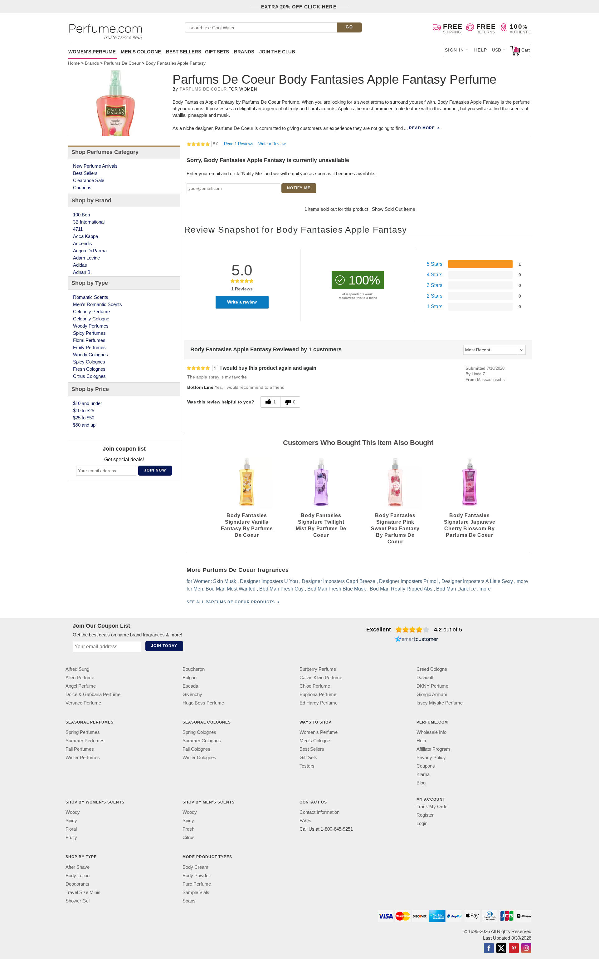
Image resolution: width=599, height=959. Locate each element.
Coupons (82, 187)
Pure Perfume (197, 884)
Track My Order (432, 806)
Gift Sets (217, 51)
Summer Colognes (202, 740)
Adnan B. (82, 272)
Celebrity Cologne (91, 318)
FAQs (305, 820)
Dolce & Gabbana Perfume (93, 694)
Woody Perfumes (91, 326)
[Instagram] (526, 948)
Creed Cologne (431, 669)
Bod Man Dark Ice (456, 588)
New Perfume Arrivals (95, 166)
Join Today (164, 646)
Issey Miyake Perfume (439, 702)
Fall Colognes (196, 749)
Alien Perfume (80, 677)
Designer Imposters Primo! (408, 581)
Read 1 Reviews (239, 143)
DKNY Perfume (432, 686)
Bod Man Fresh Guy (281, 588)
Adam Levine (86, 257)
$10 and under (87, 403)
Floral (71, 829)
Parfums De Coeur (203, 89)
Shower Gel (78, 900)
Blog (421, 782)
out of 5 (448, 629)
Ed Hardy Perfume (319, 702)
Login (421, 823)
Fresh (188, 829)
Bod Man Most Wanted (231, 588)
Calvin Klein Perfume (321, 677)
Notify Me (298, 188)
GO (349, 27)
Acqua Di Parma (90, 250)
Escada (190, 686)
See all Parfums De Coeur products (231, 602)
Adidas (80, 265)
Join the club (277, 51)
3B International (89, 222)
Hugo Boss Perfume (203, 702)
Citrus (189, 837)
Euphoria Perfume (318, 694)
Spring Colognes (199, 732)
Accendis (82, 243)
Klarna (423, 774)
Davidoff (424, 677)
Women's (92, 51)
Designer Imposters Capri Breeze (338, 581)
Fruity (71, 837)
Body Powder (196, 875)
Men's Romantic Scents (97, 304)
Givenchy (192, 694)
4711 (78, 229)
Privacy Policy (431, 757)
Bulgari (190, 677)
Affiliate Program (433, 749)
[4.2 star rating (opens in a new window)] (413, 629)
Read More (422, 128)
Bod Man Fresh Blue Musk (336, 588)
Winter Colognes (199, 757)
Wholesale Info (431, 732)
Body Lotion (78, 875)
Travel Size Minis (83, 892)
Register (425, 815)
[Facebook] (489, 948)
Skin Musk (224, 581)
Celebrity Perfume (91, 311)
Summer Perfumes (85, 740)
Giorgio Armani (431, 694)
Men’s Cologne (315, 740)
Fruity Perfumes (89, 347)
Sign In (454, 49)
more (522, 581)
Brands (244, 51)
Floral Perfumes (89, 340)
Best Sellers (183, 51)
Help (480, 49)
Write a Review (271, 143)
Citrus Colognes (89, 376)
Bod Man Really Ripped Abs (401, 588)
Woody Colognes (90, 354)
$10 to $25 (83, 410)
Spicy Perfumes (89, 333)
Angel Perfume (81, 686)
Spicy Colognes (89, 361)
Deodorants (77, 884)
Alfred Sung (77, 669)
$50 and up (84, 425)
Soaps (189, 900)
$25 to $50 (83, 417)
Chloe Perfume (315, 686)
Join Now (155, 470)
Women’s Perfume (319, 732)
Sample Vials (196, 892)
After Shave (78, 867)
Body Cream (195, 867)
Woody (73, 812)
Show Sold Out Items (393, 209)
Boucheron (194, 669)
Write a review (242, 301)
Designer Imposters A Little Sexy (477, 581)
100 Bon (81, 214)
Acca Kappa (85, 236)
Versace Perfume (83, 702)
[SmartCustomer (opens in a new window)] (416, 639)
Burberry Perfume (318, 669)
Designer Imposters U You (269, 581)
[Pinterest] (514, 948)
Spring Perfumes (83, 732)
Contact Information (319, 812)
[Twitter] (501, 948)
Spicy (71, 820)
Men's (141, 51)
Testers (307, 766)
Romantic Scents (90, 297)
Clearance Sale (88, 180)
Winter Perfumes (83, 757)
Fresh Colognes (89, 369)
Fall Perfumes (80, 749)
